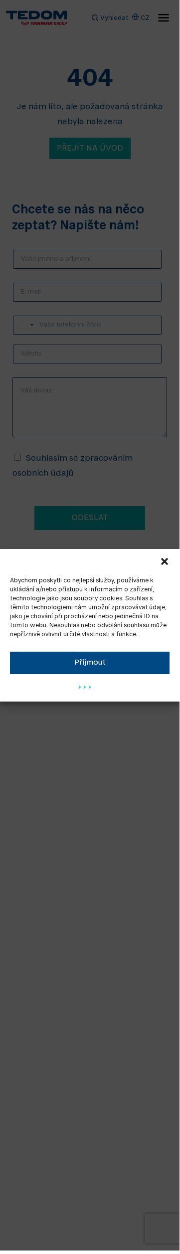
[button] (165, 561)
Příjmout (90, 663)
